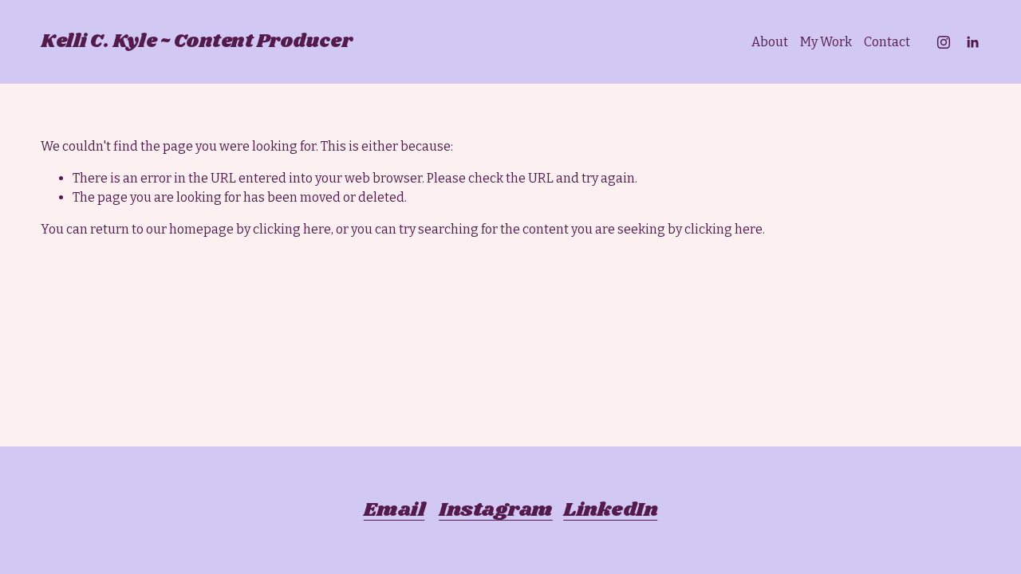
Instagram (495, 510)
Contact (887, 41)
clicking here (292, 229)
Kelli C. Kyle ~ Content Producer (196, 41)
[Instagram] (944, 42)
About (769, 41)
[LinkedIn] (972, 42)
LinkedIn (610, 510)
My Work (826, 41)
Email (394, 510)
